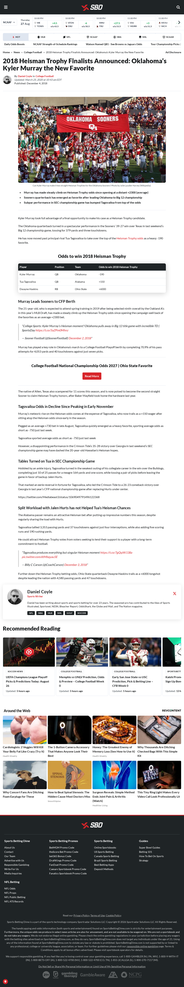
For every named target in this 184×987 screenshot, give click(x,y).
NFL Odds (9, 888)
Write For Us (11, 869)
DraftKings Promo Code (62, 860)
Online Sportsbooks (105, 847)
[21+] (46, 974)
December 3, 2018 (75, 564)
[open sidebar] (6, 7)
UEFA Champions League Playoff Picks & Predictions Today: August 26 (27, 681)
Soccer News (15, 671)
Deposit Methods (103, 869)
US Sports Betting (104, 851)
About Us (9, 847)
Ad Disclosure (173, 52)
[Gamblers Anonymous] (113, 975)
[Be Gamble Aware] (92, 974)
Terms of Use (97, 915)
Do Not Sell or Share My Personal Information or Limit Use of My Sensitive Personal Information (92, 966)
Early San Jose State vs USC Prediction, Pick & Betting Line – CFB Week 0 (132, 681)
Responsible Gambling (16, 864)
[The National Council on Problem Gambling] (131, 975)
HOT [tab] (16, 38)
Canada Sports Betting (106, 856)
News (17, 52)
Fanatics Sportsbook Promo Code (68, 873)
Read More (92, 376)
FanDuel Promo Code (61, 864)
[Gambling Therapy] (69, 975)
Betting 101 (145, 851)
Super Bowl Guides (149, 847)
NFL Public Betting (14, 897)
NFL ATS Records (14, 901)
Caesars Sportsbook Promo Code (67, 869)
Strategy (143, 860)
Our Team (9, 856)
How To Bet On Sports (151, 856)
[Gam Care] (56, 974)
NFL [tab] (68, 37)
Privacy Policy (81, 915)
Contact (8, 851)
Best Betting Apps (104, 864)
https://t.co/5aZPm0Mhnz (51, 330)
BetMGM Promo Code (61, 847)
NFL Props (10, 892)
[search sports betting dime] (178, 7)
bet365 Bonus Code (60, 856)
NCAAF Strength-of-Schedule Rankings (55, 44)
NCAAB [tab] (170, 37)
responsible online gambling (142, 946)
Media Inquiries (13, 873)
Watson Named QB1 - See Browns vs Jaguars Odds (114, 44)
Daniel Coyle (25, 76)
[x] (174, 593)
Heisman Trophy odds (129, 238)
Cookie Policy (113, 915)
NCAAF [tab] (94, 37)
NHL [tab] (144, 37)
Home (6, 52)
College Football (33, 52)
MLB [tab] (43, 37)
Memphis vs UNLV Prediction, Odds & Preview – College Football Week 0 (81, 681)
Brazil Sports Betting (105, 860)
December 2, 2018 (79, 338)
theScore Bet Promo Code (63, 851)
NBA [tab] (119, 37)
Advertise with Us (14, 860)
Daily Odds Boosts (14, 44)
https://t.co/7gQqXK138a (116, 552)
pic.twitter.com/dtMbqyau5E (39, 556)
